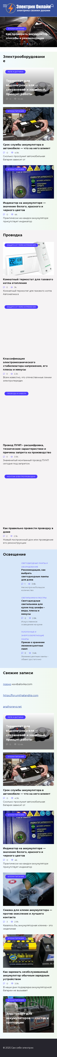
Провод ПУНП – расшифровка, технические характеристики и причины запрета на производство (27, 449)
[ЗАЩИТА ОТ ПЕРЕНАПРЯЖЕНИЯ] (28, 273)
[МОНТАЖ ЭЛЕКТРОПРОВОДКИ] (28, 522)
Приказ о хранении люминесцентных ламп (33, 645)
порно (7, 684)
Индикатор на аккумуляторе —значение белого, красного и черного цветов (24, 206)
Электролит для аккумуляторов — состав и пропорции (27, 1018)
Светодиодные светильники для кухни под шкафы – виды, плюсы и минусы (33, 607)
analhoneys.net (12, 706)
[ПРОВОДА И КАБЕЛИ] (28, 439)
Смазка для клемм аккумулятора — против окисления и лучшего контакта (27, 914)
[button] (17, 44)
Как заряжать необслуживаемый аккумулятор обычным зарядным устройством (26, 975)
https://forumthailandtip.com (20, 695)
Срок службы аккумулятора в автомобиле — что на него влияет (26, 146)
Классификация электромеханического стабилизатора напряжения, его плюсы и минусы (25, 364)
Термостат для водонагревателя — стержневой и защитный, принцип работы (26, 87)
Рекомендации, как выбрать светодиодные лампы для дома (35, 575)
